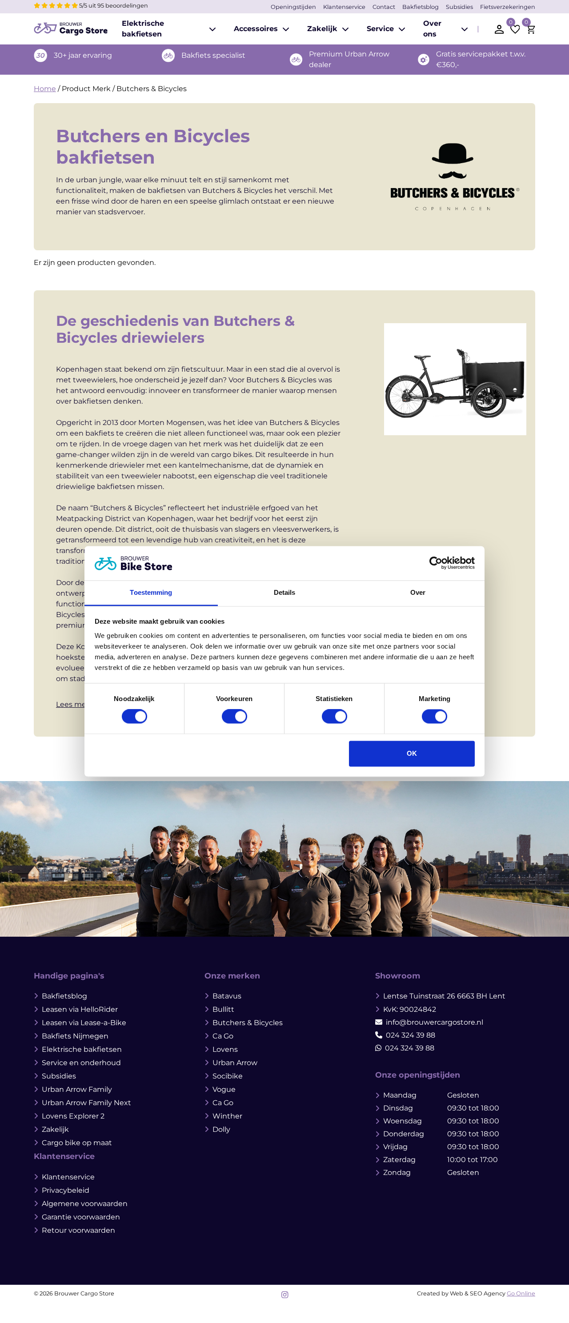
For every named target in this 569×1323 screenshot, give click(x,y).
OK (412, 753)
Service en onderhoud (81, 1062)
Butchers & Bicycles (247, 1022)
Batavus (226, 996)
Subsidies (459, 7)
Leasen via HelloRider (80, 1009)
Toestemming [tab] (151, 592)
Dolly (221, 1129)
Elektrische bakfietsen (143, 28)
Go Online (521, 1293)
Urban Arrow (234, 1062)
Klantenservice (344, 7)
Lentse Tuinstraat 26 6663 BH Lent (444, 996)
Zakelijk (322, 28)
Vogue (224, 1089)
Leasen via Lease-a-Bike (84, 1022)
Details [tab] (285, 592)
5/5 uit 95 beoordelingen (113, 5)
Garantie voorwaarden (81, 1217)
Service (380, 28)
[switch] (234, 717)
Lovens (225, 1049)
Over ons (432, 28)
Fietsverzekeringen (507, 7)
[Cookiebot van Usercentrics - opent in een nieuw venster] (436, 563)
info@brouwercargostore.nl (434, 1022)
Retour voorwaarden (78, 1230)
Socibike (227, 1076)
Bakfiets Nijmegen (75, 1036)
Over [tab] (417, 592)
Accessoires (256, 28)
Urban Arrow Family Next (86, 1102)
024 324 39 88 (410, 1035)
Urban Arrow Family (77, 1089)
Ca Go (222, 1036)
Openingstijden (293, 7)
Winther (227, 1116)
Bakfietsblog (420, 7)
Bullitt (223, 1009)
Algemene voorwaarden (85, 1203)
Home (45, 88)
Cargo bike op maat (77, 1143)
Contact (384, 7)
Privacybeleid (65, 1190)
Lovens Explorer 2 (73, 1116)
